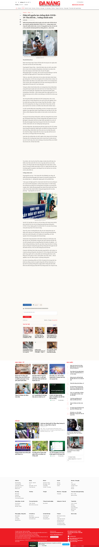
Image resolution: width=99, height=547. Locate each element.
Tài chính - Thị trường (47, 487)
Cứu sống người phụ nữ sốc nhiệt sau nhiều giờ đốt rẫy (76, 399)
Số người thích (54, 320)
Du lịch (30, 8)
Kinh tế (26, 8)
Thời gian (49, 320)
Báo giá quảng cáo (54, 536)
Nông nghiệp (17, 515)
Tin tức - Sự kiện (74, 503)
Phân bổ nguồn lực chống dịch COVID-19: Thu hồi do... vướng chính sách (36, 308)
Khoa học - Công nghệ (63, 8)
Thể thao (53, 8)
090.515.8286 (81, 4)
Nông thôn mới (17, 520)
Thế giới (57, 8)
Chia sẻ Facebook (28, 304)
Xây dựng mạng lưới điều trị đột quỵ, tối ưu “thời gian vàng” (77, 408)
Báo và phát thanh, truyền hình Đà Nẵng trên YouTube (76, 541)
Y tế (45, 8)
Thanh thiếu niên (32, 487)
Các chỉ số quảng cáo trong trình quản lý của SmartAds (57, 453)
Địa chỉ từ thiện (17, 496)
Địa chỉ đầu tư (31, 515)
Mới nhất (26, 4)
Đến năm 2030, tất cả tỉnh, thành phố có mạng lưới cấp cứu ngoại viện (57, 377)
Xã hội (23, 8)
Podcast (59, 513)
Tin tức (58, 517)
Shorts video (74, 513)
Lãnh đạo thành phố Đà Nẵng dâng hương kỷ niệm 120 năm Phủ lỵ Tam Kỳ (52, 424)
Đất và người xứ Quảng (61, 515)
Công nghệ (59, 493)
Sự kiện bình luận (46, 513)
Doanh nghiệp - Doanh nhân (34, 517)
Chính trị (19, 8)
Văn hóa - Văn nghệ (40, 8)
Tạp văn (72, 487)
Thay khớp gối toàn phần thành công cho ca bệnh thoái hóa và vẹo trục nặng (77, 373)
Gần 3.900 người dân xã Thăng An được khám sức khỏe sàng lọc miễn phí (77, 394)
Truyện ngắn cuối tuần (61, 518)
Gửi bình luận (27, 316)
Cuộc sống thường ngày (19, 498)
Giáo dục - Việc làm (32, 482)
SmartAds (43, 545)
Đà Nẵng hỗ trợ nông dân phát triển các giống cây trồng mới (39, 454)
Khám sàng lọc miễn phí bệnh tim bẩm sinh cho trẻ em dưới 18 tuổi (77, 378)
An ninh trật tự (17, 503)
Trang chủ (24, 12)
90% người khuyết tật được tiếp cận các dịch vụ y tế (39, 396)
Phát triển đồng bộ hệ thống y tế (77, 383)
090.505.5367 (76, 4)
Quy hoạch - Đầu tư (46, 482)
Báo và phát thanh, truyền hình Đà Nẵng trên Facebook (76, 539)
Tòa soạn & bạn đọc (33, 501)
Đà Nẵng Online (73, 536)
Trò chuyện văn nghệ (60, 523)
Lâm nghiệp (17, 518)
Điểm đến (58, 484)
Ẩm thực (58, 482)
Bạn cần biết (45, 503)
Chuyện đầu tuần (46, 515)
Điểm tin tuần (73, 509)
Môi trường (17, 493)
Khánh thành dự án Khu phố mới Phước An (23, 453)
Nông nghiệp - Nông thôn (20, 513)
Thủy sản (16, 517)
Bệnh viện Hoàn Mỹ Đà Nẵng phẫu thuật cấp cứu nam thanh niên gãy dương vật (76, 367)
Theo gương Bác (18, 484)
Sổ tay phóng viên (46, 518)
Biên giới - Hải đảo (18, 506)
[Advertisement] (40, 152)
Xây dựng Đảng (18, 482)
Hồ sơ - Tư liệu (73, 493)
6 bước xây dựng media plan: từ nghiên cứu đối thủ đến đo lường (57, 396)
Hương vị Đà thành (74, 507)
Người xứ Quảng (74, 495)
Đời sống (49, 8)
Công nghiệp (45, 485)
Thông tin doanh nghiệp (48, 501)
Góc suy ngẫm (45, 517)
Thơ (71, 482)
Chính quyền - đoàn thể (19, 485)
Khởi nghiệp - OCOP (46, 484)
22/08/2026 (19, 4)
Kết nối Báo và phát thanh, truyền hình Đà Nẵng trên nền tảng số (75, 533)
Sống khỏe (17, 495)
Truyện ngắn (73, 484)
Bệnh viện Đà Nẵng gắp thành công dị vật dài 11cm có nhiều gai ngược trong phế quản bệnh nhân (22, 378)
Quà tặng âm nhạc (60, 521)
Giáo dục (34, 8)
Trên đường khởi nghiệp (61, 524)
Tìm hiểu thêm (66, 544)
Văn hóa (72, 488)
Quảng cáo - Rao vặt (61, 501)
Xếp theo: (46, 320)
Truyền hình (73, 501)
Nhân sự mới (17, 488)
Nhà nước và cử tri (18, 487)
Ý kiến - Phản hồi (32, 503)
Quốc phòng (17, 504)
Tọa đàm (72, 510)
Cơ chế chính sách (32, 518)
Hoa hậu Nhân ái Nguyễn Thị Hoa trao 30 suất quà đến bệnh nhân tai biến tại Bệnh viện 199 (39, 378)
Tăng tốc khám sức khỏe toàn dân (21, 396)
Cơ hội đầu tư (32, 513)
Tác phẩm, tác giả (74, 485)
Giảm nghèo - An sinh (33, 485)
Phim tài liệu (73, 506)
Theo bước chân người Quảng (75, 8)
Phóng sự (72, 504)
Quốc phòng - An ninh (19, 501)
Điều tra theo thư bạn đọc (33, 504)
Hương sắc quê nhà (60, 520)
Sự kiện (58, 485)
